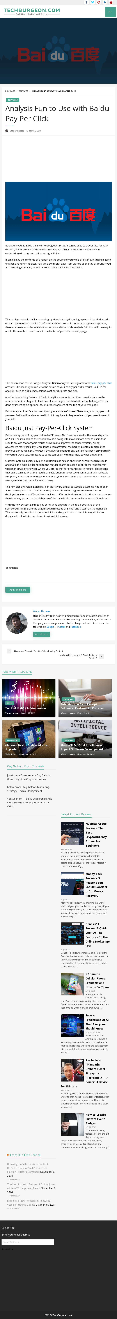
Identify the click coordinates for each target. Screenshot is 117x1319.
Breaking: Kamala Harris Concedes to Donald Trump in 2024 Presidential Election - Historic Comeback (28, 1167)
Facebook (75, 626)
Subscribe (7, 1249)
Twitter (61, 626)
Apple (9, 703)
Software (23, 91)
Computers (12, 740)
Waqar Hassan (17, 130)
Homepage (10, 91)
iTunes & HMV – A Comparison (25, 708)
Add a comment (18, 589)
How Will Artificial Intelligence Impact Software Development (82, 747)
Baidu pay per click (101, 383)
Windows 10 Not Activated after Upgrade (27, 747)
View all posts (41, 634)
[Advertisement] (31, 158)
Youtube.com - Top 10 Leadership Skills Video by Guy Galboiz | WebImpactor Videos (29, 802)
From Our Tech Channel (25, 1155)
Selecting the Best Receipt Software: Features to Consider (82, 706)
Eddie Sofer (11, 754)
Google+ (51, 626)
